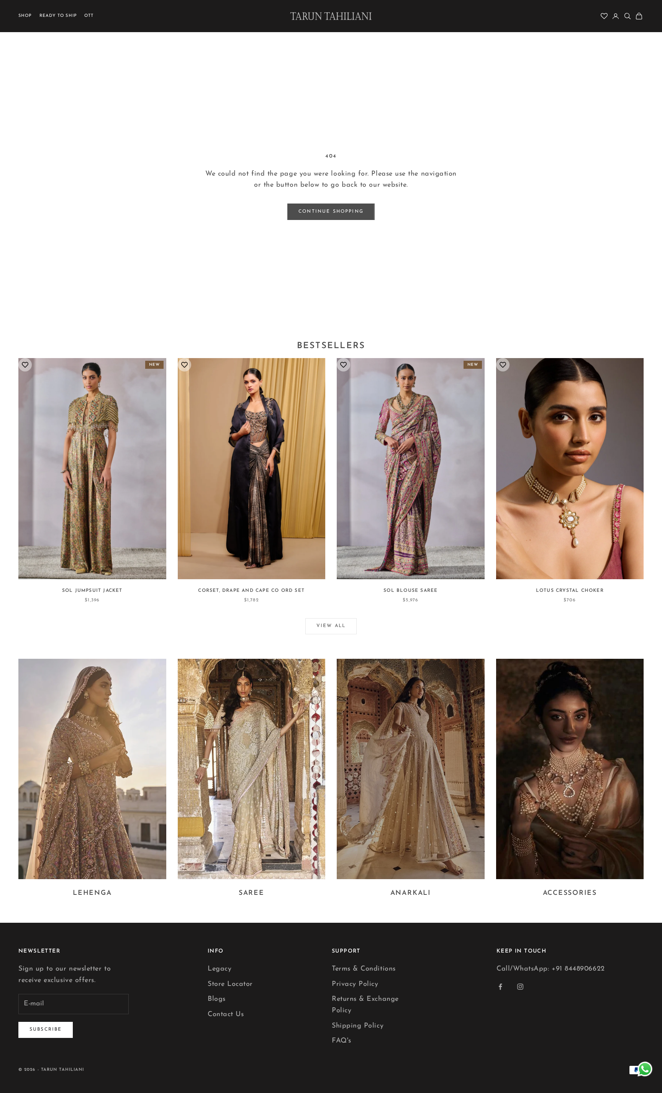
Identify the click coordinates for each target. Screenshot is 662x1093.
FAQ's (341, 1041)
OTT (88, 16)
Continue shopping (331, 211)
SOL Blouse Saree (410, 590)
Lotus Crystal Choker (570, 590)
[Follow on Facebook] (500, 986)
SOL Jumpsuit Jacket (92, 590)
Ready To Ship (58, 16)
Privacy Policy (355, 984)
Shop (25, 16)
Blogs (217, 999)
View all (331, 626)
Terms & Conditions (364, 969)
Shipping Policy (357, 1026)
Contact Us (226, 1014)
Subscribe (45, 1029)
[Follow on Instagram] (520, 986)
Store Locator (230, 984)
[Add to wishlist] (25, 364)
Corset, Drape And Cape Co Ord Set (251, 590)
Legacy (219, 969)
